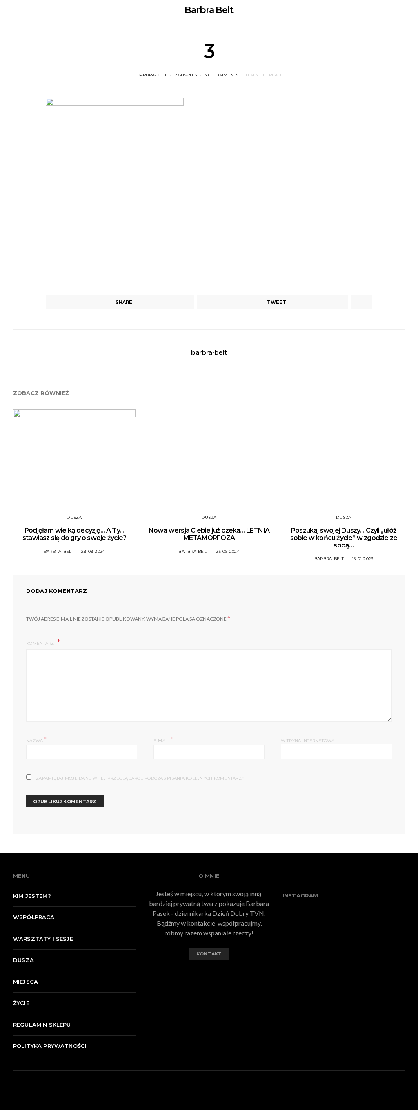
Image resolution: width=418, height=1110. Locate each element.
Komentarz (41, 643)
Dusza (74, 517)
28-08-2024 (93, 551)
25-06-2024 (228, 551)
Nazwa (36, 740)
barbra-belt (152, 75)
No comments (221, 75)
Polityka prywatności (50, 1046)
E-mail (163, 740)
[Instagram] (215, 976)
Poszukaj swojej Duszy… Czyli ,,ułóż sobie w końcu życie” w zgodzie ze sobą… (344, 538)
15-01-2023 (363, 558)
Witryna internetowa (308, 740)
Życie (21, 1003)
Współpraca (34, 917)
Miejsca (25, 981)
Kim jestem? (32, 895)
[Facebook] (202, 976)
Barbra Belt (209, 10)
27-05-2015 (186, 75)
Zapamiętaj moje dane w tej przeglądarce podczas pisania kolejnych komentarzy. (140, 778)
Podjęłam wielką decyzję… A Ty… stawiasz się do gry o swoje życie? (74, 534)
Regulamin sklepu (42, 1024)
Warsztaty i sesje (43, 938)
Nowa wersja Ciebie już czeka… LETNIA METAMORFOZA (209, 534)
